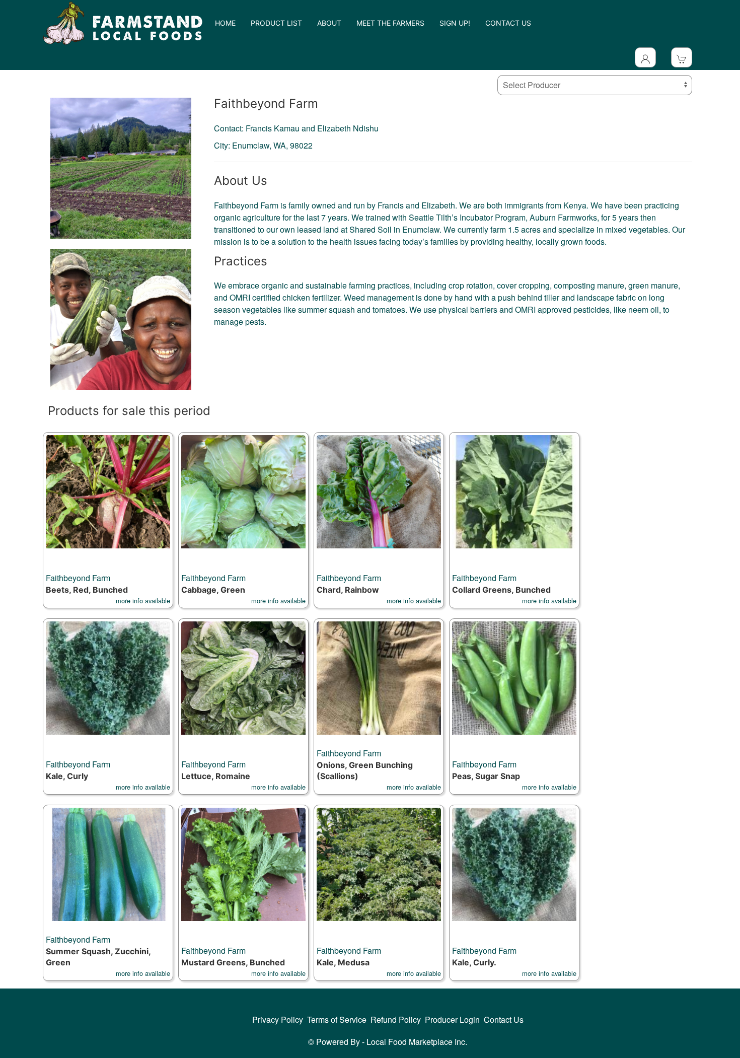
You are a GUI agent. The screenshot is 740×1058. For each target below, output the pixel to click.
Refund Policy (396, 1019)
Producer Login (452, 1019)
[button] (108, 520)
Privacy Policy (277, 1019)
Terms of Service (336, 1019)
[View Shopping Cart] (681, 57)
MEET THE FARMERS (390, 23)
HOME (225, 23)
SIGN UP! (454, 23)
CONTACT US (508, 23)
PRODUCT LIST (276, 23)
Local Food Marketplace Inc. (416, 1041)
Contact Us (504, 1019)
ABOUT (329, 23)
